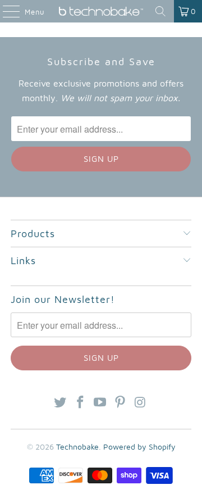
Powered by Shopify (139, 446)
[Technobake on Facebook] (80, 403)
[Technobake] (101, 11)
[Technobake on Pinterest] (120, 403)
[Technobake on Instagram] (140, 403)
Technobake (77, 446)
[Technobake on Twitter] (60, 403)
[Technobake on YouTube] (100, 403)
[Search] (160, 11)
